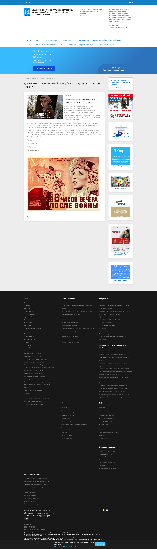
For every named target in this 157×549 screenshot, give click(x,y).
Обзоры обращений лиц (106, 460)
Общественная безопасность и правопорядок (37, 399)
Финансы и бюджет (107, 45)
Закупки (64, 339)
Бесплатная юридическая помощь (34, 373)
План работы (65, 432)
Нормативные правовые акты (107, 462)
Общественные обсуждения (107, 325)
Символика (27, 305)
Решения (101, 410)
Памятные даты (28, 334)
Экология (26, 387)
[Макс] (107, 510)
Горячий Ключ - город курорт (32, 356)
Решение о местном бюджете (32, 504)
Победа (41, 78)
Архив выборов (103, 427)
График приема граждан (68, 430)
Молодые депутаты (67, 418)
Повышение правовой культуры (108, 432)
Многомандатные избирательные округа (73, 413)
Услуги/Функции (83, 40)
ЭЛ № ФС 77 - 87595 (46, 534)
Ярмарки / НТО (28, 393)
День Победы (51, 78)
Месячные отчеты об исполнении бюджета (36, 478)
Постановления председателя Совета (72, 444)
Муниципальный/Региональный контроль (108, 40)
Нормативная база (67, 438)
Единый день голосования (106, 441)
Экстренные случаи (29, 320)
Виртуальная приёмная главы (107, 451)
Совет (28, 45)
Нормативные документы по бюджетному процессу (39, 487)
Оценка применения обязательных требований (112, 336)
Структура (64, 407)
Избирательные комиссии (106, 415)
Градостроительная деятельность (33, 351)
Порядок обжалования (105, 457)
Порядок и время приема (106, 454)
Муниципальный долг (30, 490)
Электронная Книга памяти (31, 396)
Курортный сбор (28, 317)
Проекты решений (67, 435)
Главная (29, 40)
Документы (67, 40)
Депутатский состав (67, 410)
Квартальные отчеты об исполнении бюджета (37, 481)
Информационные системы (69, 325)
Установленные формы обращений (109, 468)
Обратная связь (116, 88)
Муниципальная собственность (70, 342)
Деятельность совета (67, 427)
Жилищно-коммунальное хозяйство (34, 362)
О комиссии (102, 407)
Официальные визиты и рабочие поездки (73, 331)
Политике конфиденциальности (65, 546)
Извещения (102, 339)
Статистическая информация (70, 322)
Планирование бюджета (31, 498)
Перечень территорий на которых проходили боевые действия (120, 83)
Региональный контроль (106, 383)
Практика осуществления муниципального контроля (114, 368)
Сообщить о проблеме (44, 69)
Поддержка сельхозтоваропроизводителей (36, 359)
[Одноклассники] (104, 510)
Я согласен (100, 544)
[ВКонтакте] (100, 510)
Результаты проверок (68, 320)
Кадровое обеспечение (68, 334)
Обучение (102, 430)
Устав (100, 303)
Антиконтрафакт (28, 379)
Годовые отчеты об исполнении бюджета (36, 484)
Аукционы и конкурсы (105, 322)
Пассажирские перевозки (31, 331)
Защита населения (67, 317)
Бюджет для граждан (30, 492)
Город (37, 40)
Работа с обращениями (105, 421)
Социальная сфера (29, 311)
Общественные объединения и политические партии (77, 311)
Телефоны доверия (29, 314)
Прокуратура (27, 345)
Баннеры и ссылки (104, 424)
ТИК (61, 45)
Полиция (26, 342)
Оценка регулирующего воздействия (109, 334)
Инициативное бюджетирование (33, 390)
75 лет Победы (28, 348)
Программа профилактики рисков (109, 380)
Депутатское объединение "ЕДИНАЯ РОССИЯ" (74, 424)
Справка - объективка (30, 501)
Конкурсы (102, 435)
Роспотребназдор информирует (33, 401)
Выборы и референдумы (106, 418)
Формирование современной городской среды (37, 365)
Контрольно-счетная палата (46, 45)
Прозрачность (103, 465)
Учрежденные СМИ (29, 339)
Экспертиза (102, 328)
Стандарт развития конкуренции (33, 328)
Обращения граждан (86, 45)
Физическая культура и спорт (32, 353)
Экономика (27, 308)
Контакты (72, 45)
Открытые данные (29, 336)
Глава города (65, 303)
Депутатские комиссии (68, 415)
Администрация (51, 40)
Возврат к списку (33, 217)
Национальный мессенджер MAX (33, 404)
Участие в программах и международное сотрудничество (78, 328)
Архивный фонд (28, 322)
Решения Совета (66, 441)
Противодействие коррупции (70, 336)
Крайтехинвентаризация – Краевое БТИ (35, 376)
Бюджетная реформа (30, 495)
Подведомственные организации (71, 314)
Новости (101, 413)
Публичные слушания (105, 331)
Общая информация (30, 303)
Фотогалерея (27, 325)
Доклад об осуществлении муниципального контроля (114, 377)
